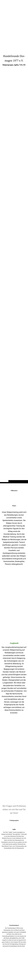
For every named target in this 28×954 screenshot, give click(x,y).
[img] (14, 244)
